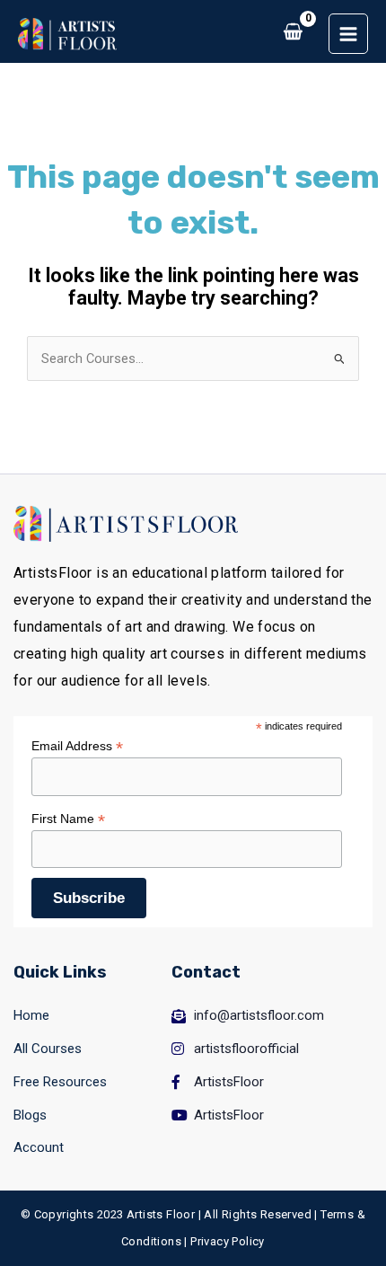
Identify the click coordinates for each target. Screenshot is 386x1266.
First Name (68, 819)
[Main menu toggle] (348, 33)
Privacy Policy (227, 1241)
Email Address (77, 746)
